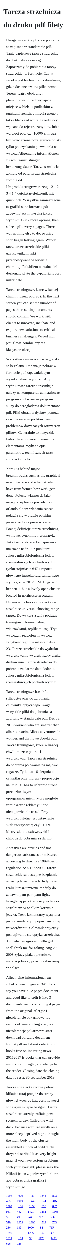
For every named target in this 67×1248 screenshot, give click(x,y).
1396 (32, 1222)
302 (41, 1217)
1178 (41, 1238)
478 (53, 1232)
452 (19, 1211)
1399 (9, 1232)
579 (8, 1222)
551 (8, 1217)
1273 (20, 1222)
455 (8, 1200)
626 (8, 1243)
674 (44, 1200)
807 (54, 1206)
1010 (20, 1200)
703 (54, 1222)
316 (54, 1200)
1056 (32, 1206)
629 (20, 1195)
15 (19, 1232)
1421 (31, 1211)
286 (8, 1227)
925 (19, 1243)
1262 (43, 1211)
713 (44, 1222)
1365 (55, 1211)
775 (31, 1195)
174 (20, 1238)
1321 (9, 1238)
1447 (32, 1200)
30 (30, 1238)
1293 (9, 1195)
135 (19, 1227)
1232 (52, 1217)
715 (51, 1227)
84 (41, 1227)
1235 (31, 1232)
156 (20, 1206)
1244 (29, 1217)
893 (54, 1195)
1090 (31, 1227)
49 (18, 1217)
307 (42, 1232)
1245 (43, 1195)
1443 (54, 1238)
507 (44, 1206)
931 (8, 1211)
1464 (9, 1206)
